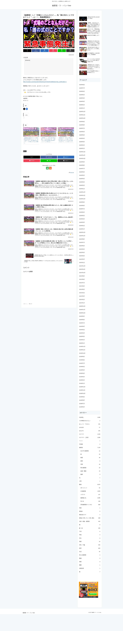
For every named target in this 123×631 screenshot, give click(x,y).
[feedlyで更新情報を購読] (47, 168)
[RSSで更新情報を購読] (50, 168)
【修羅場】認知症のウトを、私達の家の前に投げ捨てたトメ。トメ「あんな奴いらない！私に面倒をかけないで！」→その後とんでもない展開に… (31, 140)
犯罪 (25, 151)
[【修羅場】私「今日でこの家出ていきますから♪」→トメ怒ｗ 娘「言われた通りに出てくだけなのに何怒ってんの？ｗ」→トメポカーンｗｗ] (66, 131)
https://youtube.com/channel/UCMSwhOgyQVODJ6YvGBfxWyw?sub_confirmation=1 (45, 81)
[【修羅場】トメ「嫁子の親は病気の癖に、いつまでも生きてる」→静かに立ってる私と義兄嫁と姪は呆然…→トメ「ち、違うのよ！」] (49, 131)
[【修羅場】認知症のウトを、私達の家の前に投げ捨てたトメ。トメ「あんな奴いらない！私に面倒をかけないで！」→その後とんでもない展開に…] (31, 131)
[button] (70, 50)
